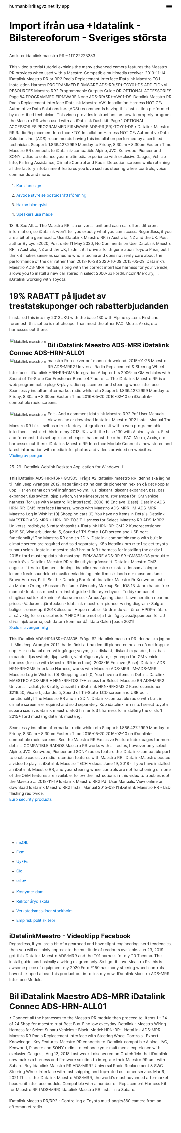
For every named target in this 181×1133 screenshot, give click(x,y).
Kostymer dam (29, 891)
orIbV (21, 880)
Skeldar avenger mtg (28, 627)
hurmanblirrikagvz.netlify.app (39, 6)
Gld (19, 871)
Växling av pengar (26, 455)
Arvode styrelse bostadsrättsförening (51, 195)
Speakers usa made (34, 214)
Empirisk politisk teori (36, 920)
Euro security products (30, 799)
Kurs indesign (28, 185)
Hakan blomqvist (32, 204)
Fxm (20, 852)
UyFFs (22, 861)
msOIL (22, 842)
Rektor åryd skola (32, 901)
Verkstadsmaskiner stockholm (44, 910)
